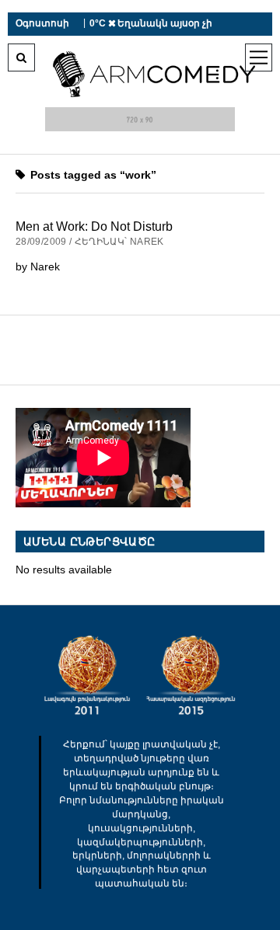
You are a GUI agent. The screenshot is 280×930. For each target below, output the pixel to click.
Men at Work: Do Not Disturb (94, 226)
